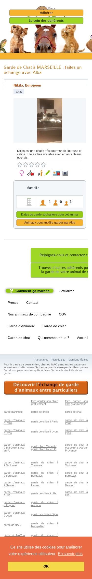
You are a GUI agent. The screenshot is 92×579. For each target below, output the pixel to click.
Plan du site (58, 359)
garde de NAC (12, 524)
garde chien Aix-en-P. (43, 449)
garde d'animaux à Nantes (14, 484)
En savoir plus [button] (70, 554)
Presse (13, 302)
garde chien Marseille (43, 446)
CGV (62, 314)
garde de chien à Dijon (44, 514)
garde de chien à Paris (44, 421)
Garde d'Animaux (21, 326)
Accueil (82, 338)
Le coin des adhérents (46, 21)
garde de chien (40, 411)
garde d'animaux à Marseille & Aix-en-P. (14, 447)
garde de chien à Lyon (44, 431)
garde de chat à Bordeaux (76, 474)
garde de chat (73, 411)
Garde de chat (19, 338)
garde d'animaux (13, 411)
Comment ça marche (32, 291)
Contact (32, 302)
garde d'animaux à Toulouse (14, 464)
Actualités (66, 291)
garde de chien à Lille (43, 493)
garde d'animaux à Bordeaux (14, 474)
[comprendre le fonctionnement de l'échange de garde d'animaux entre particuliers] (46, 388)
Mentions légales (78, 359)
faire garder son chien (44, 401)
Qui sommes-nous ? (53, 338)
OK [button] (46, 566)
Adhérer (46, 13)
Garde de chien (54, 326)
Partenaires (41, 359)
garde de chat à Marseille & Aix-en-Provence (76, 447)
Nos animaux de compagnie (29, 314)
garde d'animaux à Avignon (14, 504)
